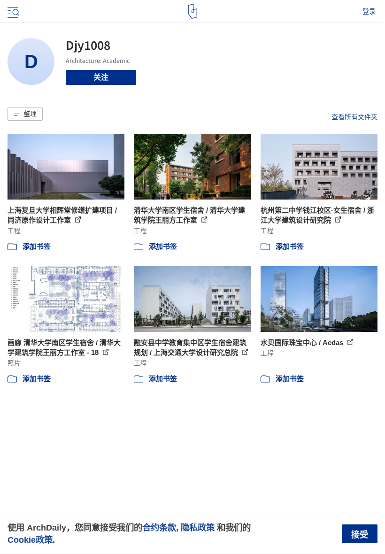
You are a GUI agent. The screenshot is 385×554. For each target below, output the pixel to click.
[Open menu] (12, 11)
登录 (369, 11)
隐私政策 (198, 527)
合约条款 (159, 527)
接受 (359, 534)
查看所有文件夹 (354, 117)
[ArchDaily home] (192, 11)
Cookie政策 (30, 540)
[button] (25, 114)
